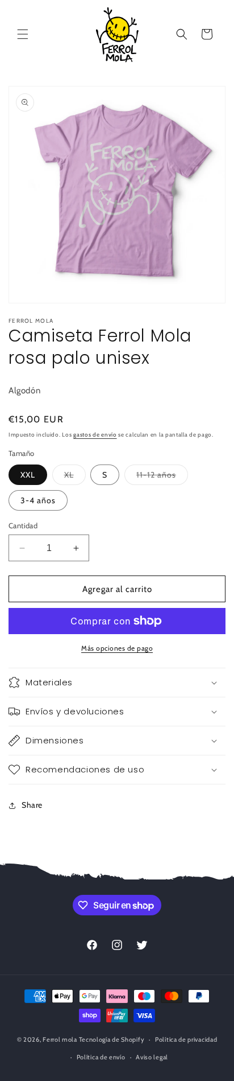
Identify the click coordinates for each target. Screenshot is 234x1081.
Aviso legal (152, 1057)
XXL (27, 475)
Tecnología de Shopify (112, 1039)
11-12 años (162, 477)
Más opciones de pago (117, 648)
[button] (22, 34)
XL (75, 477)
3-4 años (38, 500)
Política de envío (101, 1057)
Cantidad (23, 525)
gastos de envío (95, 434)
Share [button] (32, 805)
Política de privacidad (186, 1039)
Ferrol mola (60, 1039)
